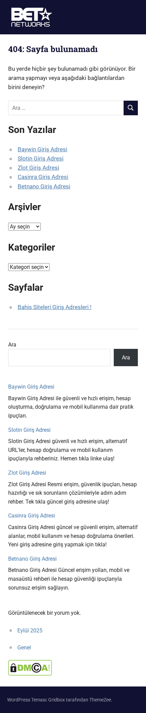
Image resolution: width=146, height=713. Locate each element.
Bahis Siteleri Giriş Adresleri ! (54, 307)
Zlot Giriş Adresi (38, 167)
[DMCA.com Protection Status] (30, 673)
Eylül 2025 (29, 630)
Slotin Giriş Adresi (40, 158)
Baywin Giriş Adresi (42, 149)
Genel (24, 647)
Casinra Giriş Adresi (43, 176)
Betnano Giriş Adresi (44, 186)
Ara (12, 344)
